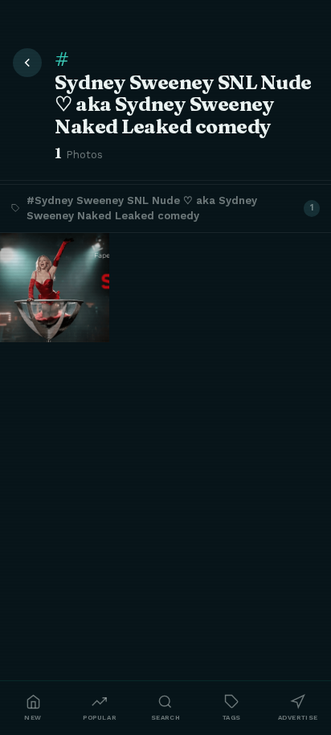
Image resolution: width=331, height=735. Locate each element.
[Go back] (27, 62)
